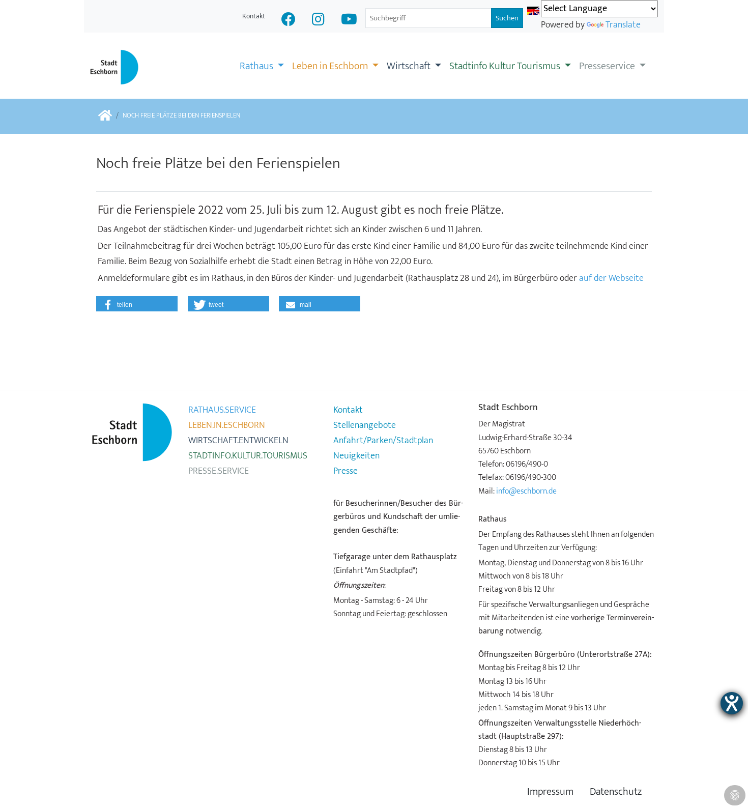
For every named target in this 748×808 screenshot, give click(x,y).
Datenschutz (616, 792)
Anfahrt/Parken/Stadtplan (383, 440)
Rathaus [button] (257, 66)
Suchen (507, 18)
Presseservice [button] (608, 66)
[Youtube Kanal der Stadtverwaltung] (349, 20)
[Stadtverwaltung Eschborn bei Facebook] (288, 20)
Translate (623, 25)
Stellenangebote (364, 425)
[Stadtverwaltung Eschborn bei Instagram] (318, 20)
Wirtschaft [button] (410, 66)
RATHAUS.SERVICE (222, 410)
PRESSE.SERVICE (218, 471)
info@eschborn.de (526, 491)
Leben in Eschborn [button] (331, 66)
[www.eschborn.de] (105, 116)
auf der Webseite (611, 278)
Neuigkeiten (356, 456)
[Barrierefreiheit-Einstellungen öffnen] (732, 703)
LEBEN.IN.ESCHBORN (226, 425)
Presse (345, 471)
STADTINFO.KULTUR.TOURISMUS (247, 456)
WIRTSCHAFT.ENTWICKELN (238, 440)
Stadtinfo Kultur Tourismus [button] (505, 66)
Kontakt (253, 16)
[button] (137, 303)
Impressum (550, 792)
